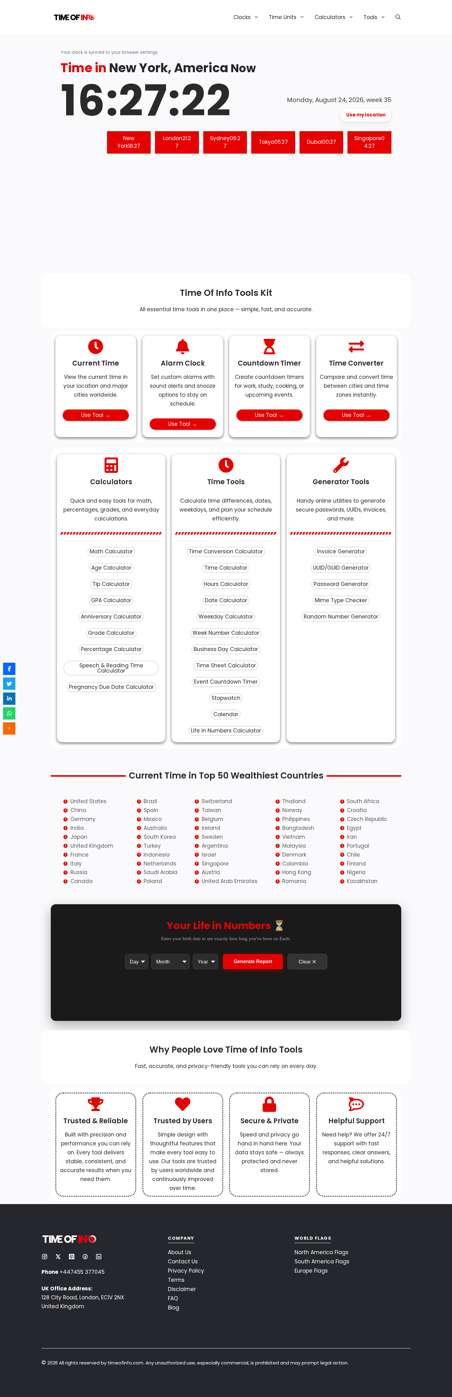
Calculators (330, 17)
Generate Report (253, 961)
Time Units (282, 17)
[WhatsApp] (9, 713)
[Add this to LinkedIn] (9, 699)
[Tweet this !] (9, 683)
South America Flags (322, 1261)
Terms (176, 1280)
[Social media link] (45, 1257)
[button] (396, 17)
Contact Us (183, 1261)
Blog (173, 1307)
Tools (370, 17)
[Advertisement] (226, 218)
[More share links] (9, 728)
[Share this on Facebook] (9, 669)
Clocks (242, 17)
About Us (179, 1252)
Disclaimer (182, 1289)
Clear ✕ (307, 961)
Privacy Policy (186, 1270)
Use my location (366, 115)
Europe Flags (311, 1270)
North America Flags (321, 1252)
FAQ (173, 1298)
